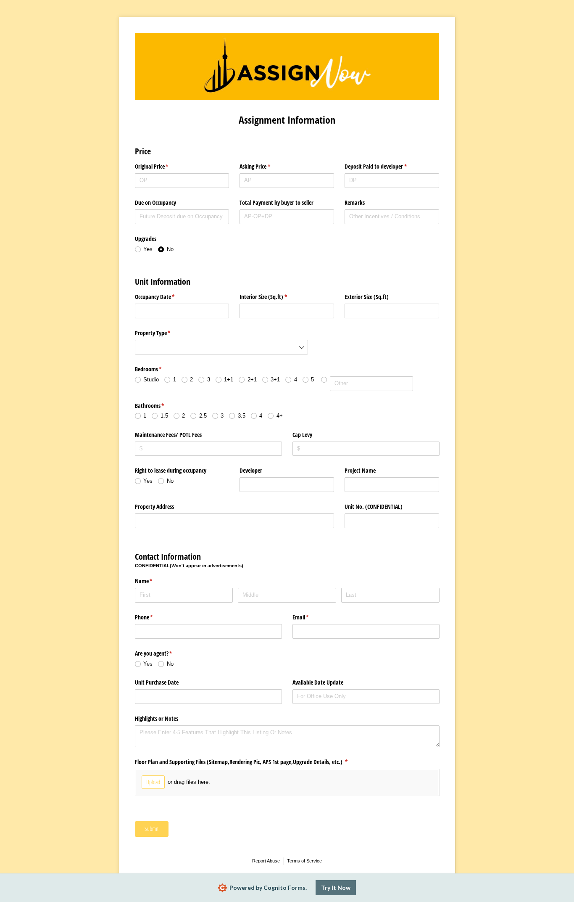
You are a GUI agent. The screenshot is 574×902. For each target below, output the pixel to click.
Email (310, 617)
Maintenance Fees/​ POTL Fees (168, 435)
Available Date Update (317, 682)
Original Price (161, 166)
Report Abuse (266, 860)
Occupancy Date (165, 297)
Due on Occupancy (155, 202)
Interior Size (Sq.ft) (273, 297)
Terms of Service (304, 860)
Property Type (162, 333)
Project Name (360, 470)
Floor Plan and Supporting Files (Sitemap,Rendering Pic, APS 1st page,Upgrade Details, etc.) (251, 762)
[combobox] (221, 347)
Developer (251, 470)
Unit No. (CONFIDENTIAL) (374, 507)
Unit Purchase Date (157, 682)
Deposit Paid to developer (386, 166)
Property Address (154, 507)
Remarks (355, 202)
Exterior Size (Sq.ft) (367, 297)
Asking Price (265, 166)
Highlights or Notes (156, 718)
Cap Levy (302, 435)
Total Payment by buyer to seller (276, 202)
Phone (154, 617)
